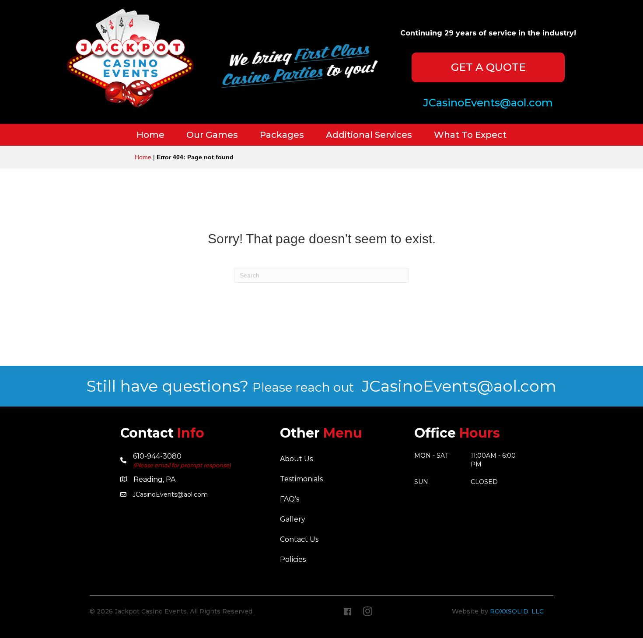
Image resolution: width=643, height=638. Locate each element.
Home (143, 157)
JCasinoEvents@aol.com (459, 386)
